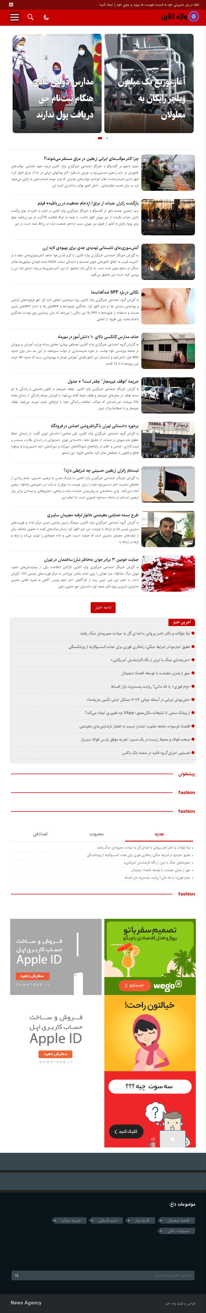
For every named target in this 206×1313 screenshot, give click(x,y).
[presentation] (16, 75)
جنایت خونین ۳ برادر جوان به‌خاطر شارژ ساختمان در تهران (91, 559)
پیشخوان (186, 773)
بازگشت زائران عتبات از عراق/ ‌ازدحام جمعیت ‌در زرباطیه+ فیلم (88, 203)
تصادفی (40, 834)
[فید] (11, 5)
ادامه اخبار (103, 607)
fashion (186, 792)
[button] (99, 138)
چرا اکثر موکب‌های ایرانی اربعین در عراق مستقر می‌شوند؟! (91, 158)
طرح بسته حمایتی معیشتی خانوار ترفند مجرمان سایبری (93, 515)
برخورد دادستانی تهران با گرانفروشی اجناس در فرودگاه (95, 426)
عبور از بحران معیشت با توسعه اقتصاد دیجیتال (156, 673)
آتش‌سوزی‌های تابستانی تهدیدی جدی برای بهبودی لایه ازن (90, 247)
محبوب (97, 834)
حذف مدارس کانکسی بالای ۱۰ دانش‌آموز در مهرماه (98, 337)
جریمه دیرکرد (71, 1220)
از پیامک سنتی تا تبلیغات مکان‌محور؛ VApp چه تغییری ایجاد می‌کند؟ (137, 713)
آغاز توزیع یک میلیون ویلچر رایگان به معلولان (60, 99)
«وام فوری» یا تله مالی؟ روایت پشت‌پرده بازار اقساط (150, 686)
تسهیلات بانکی (178, 1231)
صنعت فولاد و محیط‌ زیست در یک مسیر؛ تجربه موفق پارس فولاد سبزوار (135, 739)
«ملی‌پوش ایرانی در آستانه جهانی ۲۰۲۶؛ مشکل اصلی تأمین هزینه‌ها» (138, 700)
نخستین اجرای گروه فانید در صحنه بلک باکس (156, 753)
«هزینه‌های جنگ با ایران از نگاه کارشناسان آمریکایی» (150, 660)
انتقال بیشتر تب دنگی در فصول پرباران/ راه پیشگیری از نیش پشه (152, 99)
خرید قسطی (108, 1220)
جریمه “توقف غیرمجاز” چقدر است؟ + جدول (103, 381)
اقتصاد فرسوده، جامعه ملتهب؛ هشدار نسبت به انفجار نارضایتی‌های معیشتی (134, 726)
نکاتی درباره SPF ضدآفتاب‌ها (115, 292)
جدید (159, 834)
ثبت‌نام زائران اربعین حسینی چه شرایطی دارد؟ (101, 470)
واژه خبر (170, 1303)
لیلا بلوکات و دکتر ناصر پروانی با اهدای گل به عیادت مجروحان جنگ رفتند (135, 633)
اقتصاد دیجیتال (178, 1220)
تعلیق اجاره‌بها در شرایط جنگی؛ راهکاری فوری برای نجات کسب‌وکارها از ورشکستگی (129, 647)
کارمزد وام (142, 1220)
